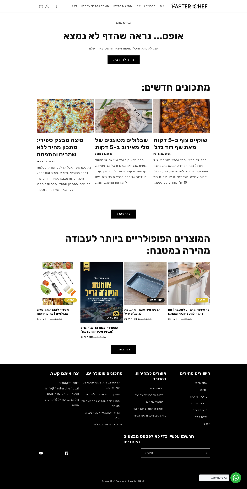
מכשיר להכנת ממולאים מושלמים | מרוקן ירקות (53, 311)
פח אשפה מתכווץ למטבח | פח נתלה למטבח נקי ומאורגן (189, 311)
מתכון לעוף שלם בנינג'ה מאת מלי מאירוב (100, 404)
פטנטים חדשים (155, 402)
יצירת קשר (201, 417)
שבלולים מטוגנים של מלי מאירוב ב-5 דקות (122, 144)
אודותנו (203, 390)
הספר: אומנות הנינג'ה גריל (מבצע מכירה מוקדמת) (99, 329)
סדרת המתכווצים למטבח (149, 395)
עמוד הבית (201, 383)
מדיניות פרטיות (198, 396)
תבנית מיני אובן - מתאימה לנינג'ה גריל (142, 311)
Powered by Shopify (126, 481)
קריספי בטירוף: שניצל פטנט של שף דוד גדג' (101, 385)
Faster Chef (108, 481)
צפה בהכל (123, 214)
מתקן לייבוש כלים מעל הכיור (150, 415)
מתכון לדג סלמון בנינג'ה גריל (103, 394)
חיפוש (207, 423)
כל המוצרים (157, 388)
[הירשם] (206, 452)
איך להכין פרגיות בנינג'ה (108, 424)
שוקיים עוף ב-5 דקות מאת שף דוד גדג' (180, 144)
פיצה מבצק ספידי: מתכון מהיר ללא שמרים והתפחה (60, 147)
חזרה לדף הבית (123, 59)
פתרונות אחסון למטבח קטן (148, 409)
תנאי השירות (200, 410)
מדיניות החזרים (198, 403)
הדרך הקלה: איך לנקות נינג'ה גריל (102, 415)
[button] (55, 6)
